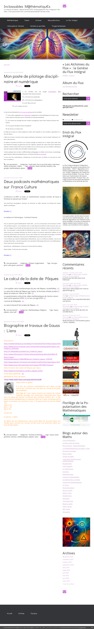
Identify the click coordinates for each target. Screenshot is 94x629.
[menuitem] (12, 20)
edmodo (32, 166)
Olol (64, 296)
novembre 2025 (68, 559)
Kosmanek (66, 306)
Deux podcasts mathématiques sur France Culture (31, 184)
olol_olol (65, 274)
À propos (34, 613)
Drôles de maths (68, 457)
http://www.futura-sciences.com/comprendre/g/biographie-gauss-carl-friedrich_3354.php (32, 347)
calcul (11, 312)
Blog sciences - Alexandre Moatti (74, 446)
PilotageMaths (52, 91)
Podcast (31, 263)
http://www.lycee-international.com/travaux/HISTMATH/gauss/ (29, 365)
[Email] (64, 6)
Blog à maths (67, 454)
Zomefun (66, 472)
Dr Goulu (66, 485)
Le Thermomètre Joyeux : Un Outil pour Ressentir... (76, 318)
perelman (20, 265)
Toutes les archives (68, 584)
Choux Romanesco (69, 440)
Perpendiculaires (68, 488)
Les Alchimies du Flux (70, 87)
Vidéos (19, 166)
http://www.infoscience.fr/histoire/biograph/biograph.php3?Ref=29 (30, 354)
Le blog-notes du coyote (71, 443)
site (54, 166)
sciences (14, 437)
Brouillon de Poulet (69, 451)
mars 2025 (66, 581)
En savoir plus (82, 627)
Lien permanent (11, 164)
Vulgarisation (39, 263)
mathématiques (14, 168)
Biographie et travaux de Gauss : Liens (32, 328)
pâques (6, 312)
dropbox (49, 166)
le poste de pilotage (26, 112)
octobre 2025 (67, 562)
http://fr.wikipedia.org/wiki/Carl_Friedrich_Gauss (23, 351)
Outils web (32, 164)
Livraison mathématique (71, 477)
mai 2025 (66, 575)
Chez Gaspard (67, 466)
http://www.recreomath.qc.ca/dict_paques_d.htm (23, 371)
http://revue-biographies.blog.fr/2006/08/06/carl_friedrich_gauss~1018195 (28, 358)
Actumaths (66, 512)
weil (9, 265)
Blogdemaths (67, 464)
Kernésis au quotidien (37, 26)
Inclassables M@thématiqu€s (27, 6)
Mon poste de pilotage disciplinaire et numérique (31, 78)
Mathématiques (12, 20)
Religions (43, 310)
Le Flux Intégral (71, 20)
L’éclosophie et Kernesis (15, 26)
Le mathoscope (68, 469)
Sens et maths (67, 490)
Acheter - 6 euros (68, 75)
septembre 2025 (68, 565)
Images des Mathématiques (72, 482)
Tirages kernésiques (59, 26)
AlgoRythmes (67, 496)
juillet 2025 (66, 570)
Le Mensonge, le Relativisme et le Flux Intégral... (75, 275)
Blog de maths (68, 504)
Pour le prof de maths (44, 164)
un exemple (42, 154)
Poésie (27, 20)
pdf (15, 312)
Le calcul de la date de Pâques (31, 278)
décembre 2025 (68, 557)
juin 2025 (66, 573)
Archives (38, 20)
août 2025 (66, 567)
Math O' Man (67, 493)
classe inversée (40, 166)
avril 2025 (66, 578)
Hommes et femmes (35, 435)
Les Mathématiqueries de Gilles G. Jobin (76, 449)
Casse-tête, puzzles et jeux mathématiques (72, 460)
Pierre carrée (67, 507)
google (6, 168)
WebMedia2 (27, 115)
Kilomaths (66, 499)
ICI (10, 211)
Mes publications (54, 20)
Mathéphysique (68, 474)
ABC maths (66, 509)
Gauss (56, 310)
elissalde (65, 285)
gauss (23, 168)
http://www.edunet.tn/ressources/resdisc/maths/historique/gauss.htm (32, 362)
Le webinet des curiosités (71, 480)
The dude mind (68, 501)
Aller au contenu (6, 2)
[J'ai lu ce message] (92, 627)
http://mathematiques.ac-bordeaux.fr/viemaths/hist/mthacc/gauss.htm (32, 343)
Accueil (9, 613)
